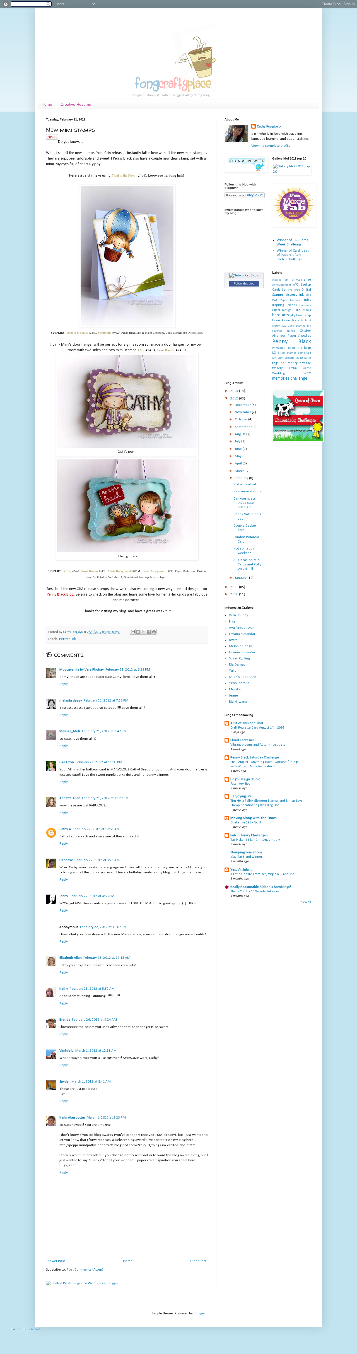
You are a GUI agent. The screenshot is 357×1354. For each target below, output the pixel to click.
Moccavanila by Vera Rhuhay (81, 669)
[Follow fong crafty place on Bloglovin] (245, 197)
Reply (63, 684)
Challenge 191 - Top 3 (245, 822)
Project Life (294, 348)
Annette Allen (69, 798)
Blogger (199, 1313)
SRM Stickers (286, 358)
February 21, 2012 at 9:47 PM (104, 731)
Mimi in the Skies (123, 175)
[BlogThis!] (138, 632)
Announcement (281, 284)
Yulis (232, 671)
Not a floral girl (244, 484)
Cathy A (65, 829)
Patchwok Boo (240, 784)
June (239, 449)
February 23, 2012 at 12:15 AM (106, 958)
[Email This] (133, 632)
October (241, 419)
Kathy (63, 989)
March (240, 471)
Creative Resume (76, 104)
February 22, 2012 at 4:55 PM (92, 896)
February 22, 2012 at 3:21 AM (97, 860)
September (243, 427)
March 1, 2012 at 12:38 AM (96, 1050)
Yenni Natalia (239, 683)
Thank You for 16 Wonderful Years (254, 891)
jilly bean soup (300, 315)
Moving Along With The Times (253, 818)
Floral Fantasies (242, 740)
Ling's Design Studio (245, 779)
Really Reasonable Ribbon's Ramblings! (260, 887)
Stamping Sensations (246, 852)
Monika (235, 689)
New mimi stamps (247, 491)
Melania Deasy (240, 646)
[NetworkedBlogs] (244, 275)
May (238, 456)
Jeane (233, 695)
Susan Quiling (239, 658)
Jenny (63, 896)
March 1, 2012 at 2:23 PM (106, 1117)
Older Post (198, 1261)
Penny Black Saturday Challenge (254, 757)
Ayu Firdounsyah (242, 628)
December (243, 405)
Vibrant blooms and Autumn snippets (257, 744)
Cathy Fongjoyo (73, 632)
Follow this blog (244, 283)
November (243, 412)
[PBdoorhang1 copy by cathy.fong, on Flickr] (127, 447)
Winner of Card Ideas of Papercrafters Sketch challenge (293, 255)
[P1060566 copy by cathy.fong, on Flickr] (127, 326)
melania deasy (70, 700)
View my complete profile (271, 146)
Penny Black (67, 639)
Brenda (64, 1019)
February (242, 478)
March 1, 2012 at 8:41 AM (91, 1081)
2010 (234, 594)
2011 (234, 587)
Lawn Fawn (281, 320)
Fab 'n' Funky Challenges (249, 835)
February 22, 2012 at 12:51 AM (96, 829)
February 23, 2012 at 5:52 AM (92, 989)
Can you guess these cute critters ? (244, 503)
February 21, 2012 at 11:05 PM (99, 762)
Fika (232, 621)
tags (275, 363)
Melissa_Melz (69, 731)
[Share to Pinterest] (154, 632)
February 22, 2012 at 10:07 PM (103, 927)
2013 (234, 391)
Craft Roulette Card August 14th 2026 (257, 727)
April (239, 463)
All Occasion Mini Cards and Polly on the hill (247, 564)
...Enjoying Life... (242, 796)
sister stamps (287, 353)
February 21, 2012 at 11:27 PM (105, 798)
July (238, 441)
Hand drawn (302, 310)
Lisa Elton (66, 762)
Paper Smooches (299, 336)
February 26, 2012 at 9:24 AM (94, 1019)
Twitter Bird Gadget (25, 1329)
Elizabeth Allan (70, 958)
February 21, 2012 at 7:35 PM (106, 700)
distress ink (294, 295)
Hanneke (66, 860)
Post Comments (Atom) (85, 1269)
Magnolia (297, 320)
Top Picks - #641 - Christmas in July (255, 840)
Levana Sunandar (242, 634)
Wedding (278, 373)
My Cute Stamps (293, 325)
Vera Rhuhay (238, 615)
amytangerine (301, 279)
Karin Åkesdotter (72, 1117)
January (241, 578)
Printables (278, 348)
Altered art (280, 279)
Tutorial (293, 368)
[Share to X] (143, 632)
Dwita (233, 640)
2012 (234, 398)
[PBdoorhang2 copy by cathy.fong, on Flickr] (127, 551)
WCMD (307, 368)
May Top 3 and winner (246, 857)
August (240, 434)
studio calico (303, 358)
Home (47, 104)
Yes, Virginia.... (241, 869)
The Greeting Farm (292, 363)
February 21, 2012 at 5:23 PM (127, 669)
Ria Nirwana (238, 701)
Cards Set (279, 289)
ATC (295, 284)
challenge (294, 289)
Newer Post (56, 1261)
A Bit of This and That (246, 723)
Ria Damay (237, 664)
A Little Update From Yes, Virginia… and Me (262, 874)
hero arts (280, 315)
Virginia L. (66, 1050)
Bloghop (305, 284)
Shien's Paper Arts (243, 677)
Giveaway (305, 305)
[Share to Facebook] (148, 632)
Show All (306, 902)
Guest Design (282, 310)
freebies (295, 300)
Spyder (64, 1081)
